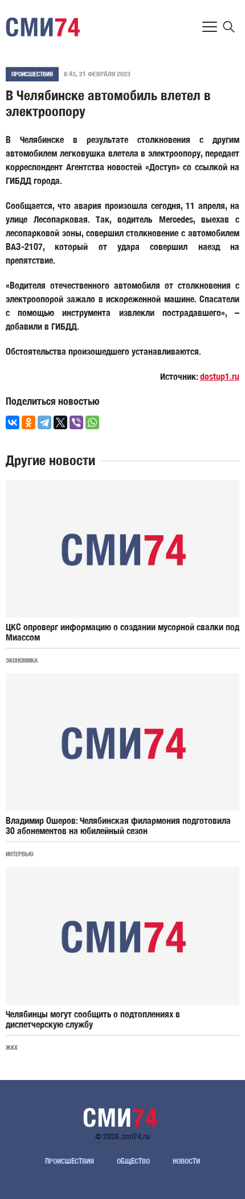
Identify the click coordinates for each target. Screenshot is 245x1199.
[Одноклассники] (28, 422)
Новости (186, 1161)
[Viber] (76, 422)
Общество (133, 1161)
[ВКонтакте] (12, 422)
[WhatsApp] (92, 422)
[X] (60, 422)
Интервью (20, 853)
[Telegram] (44, 422)
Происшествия (32, 73)
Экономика (22, 660)
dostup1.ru (219, 376)
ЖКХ (12, 1047)
